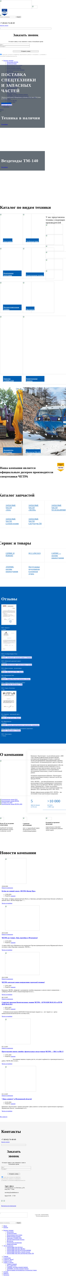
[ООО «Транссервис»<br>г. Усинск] (11, 730)
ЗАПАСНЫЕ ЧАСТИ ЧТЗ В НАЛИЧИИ (58, 507)
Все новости (3, 1116)
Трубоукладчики (12, 63)
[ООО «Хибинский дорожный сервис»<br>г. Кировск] (16, 657)
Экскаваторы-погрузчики (8, 451)
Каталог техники (6, 103)
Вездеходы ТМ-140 (33, 452)
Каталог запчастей (6, 105)
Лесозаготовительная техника (15, 1239)
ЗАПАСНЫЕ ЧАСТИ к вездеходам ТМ (35, 521)
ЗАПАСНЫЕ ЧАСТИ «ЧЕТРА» (33, 507)
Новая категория (12, 1244)
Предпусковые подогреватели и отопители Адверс (34, 570)
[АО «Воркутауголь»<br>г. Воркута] (11, 718)
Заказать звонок (4, 25)
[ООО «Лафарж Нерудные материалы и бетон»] (15, 679)
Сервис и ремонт (12, 1264)
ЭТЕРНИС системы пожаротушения (12, 569)
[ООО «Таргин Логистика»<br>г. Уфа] (11, 684)
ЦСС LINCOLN (35, 553)
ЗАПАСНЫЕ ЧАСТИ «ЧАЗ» (11, 507)
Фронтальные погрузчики (8, 274)
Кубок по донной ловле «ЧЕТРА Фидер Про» (19, 891)
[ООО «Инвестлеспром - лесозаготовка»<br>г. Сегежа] (16, 664)
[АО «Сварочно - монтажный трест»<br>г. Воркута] (8, 711)
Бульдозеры (7, 241)
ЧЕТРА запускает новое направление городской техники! (23, 982)
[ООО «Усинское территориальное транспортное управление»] (20, 725)
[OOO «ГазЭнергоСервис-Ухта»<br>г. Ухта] (8, 650)
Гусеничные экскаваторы (14, 1242)
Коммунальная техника (34, 275)
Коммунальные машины (31, 380)
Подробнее (4, 124)
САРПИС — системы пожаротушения (57, 555)
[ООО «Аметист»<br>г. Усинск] (8, 624)
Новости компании (7, 888)
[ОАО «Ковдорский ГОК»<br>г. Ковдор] (12, 672)
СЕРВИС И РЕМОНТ (10, 554)
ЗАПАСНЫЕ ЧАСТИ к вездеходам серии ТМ (20, 1253)
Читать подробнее (7, 903)
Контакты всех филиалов (8, 1206)
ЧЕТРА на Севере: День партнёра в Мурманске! (20, 938)
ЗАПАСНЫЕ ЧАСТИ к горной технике (12, 521)
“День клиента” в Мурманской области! (17, 1099)
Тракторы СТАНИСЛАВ (8, 380)
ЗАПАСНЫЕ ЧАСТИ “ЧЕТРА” (16, 1249)
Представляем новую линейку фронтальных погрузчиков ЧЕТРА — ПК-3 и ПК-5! (33, 1051)
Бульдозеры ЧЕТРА (12, 62)
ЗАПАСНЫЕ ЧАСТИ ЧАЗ (15, 1247)
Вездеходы (30, 309)
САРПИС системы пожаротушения (17, 1267)
